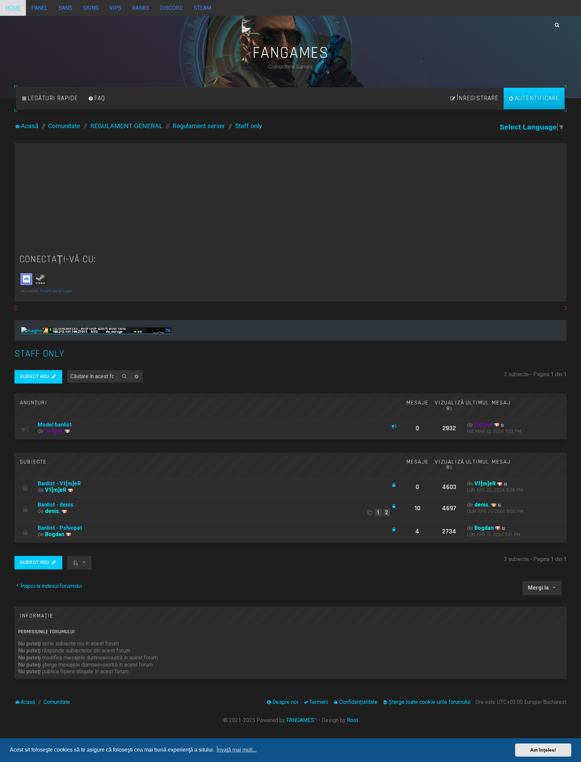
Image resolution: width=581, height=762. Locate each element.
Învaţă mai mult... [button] (237, 750)
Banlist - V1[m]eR (59, 483)
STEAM (202, 8)
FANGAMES (300, 720)
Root (352, 720)
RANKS (140, 8)
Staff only (39, 354)
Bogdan (54, 534)
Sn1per (54, 431)
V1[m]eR (55, 490)
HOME (13, 8)
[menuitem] (96, 98)
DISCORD (171, 8)
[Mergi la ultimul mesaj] (503, 425)
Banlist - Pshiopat (60, 528)
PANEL (39, 8)
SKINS (91, 8)
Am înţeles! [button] (543, 750)
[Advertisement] (290, 199)
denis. (52, 511)
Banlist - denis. (56, 505)
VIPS (115, 8)
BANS (65, 8)
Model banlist (55, 425)
